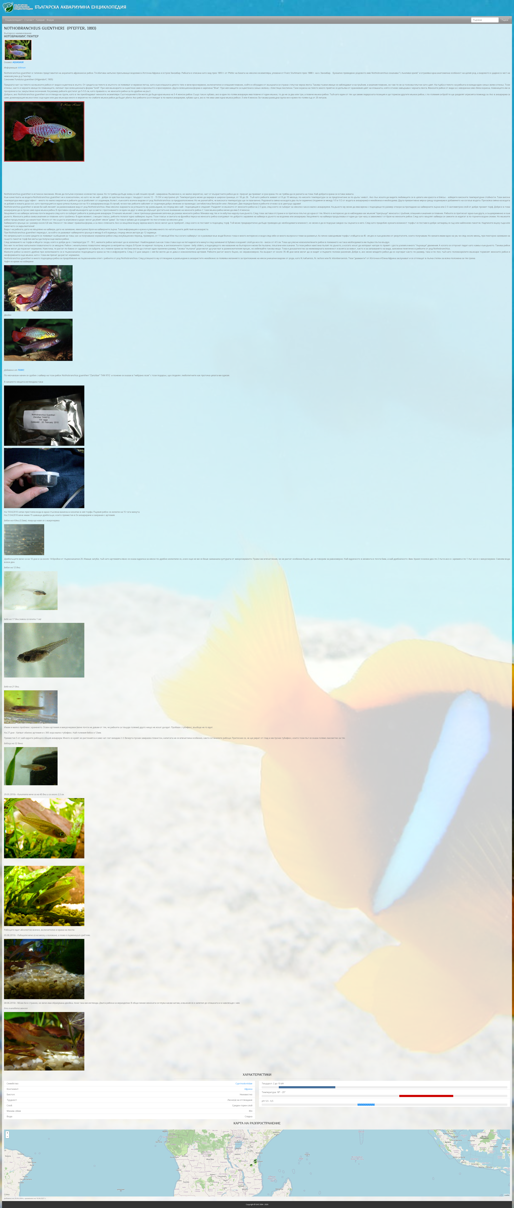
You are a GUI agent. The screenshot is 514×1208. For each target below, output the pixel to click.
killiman (22, 67)
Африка (248, 1089)
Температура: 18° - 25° (273, 1092)
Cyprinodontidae (244, 1083)
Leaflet (506, 1195)
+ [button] (7, 1133)
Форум (50, 19)
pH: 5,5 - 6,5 (267, 1100)
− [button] (7, 1136)
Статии (28, 19)
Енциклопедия (13, 19)
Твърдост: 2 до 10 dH (273, 1083)
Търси (504, 19)
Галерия (40, 19)
